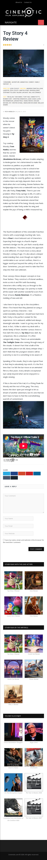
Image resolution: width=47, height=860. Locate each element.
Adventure (16, 82)
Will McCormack (35, 92)
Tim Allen (10, 97)
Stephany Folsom (9, 92)
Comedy (31, 82)
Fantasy (6, 84)
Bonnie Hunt (7, 99)
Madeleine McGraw (30, 103)
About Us (19, 2)
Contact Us (27, 2)
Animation (24, 82)
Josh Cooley (14, 88)
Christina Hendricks (20, 99)
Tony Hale (26, 97)
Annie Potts (35, 97)
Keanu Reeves (28, 101)
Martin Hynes (24, 90)
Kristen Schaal (17, 103)
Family (37, 82)
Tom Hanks (18, 97)
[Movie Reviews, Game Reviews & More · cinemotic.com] (23, 12)
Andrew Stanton (33, 88)
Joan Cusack (32, 99)
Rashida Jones (35, 90)
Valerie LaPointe (22, 92)
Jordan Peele (18, 101)
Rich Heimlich (10, 111)
